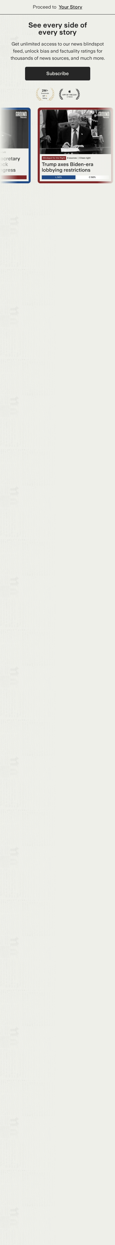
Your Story (70, 7)
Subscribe (57, 73)
